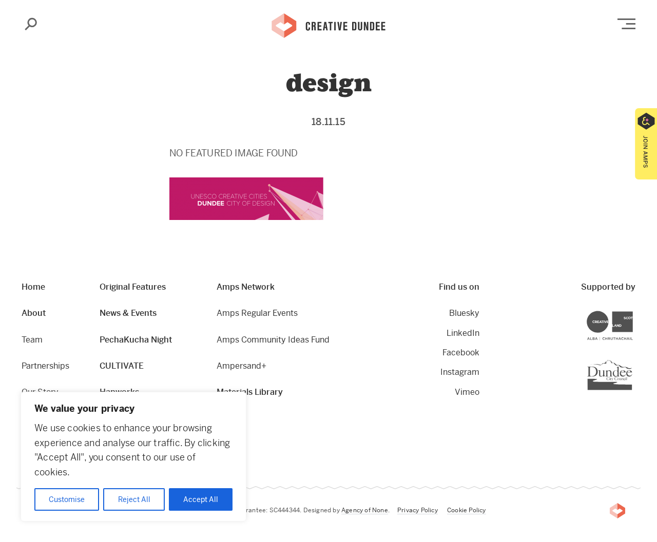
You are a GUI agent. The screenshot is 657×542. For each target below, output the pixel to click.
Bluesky (464, 313)
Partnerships (45, 365)
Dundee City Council (632, 360)
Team (32, 339)
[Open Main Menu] (626, 23)
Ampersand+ (241, 365)
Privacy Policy (417, 510)
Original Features (133, 287)
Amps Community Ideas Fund (273, 339)
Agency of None (364, 510)
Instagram (459, 372)
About (34, 313)
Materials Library (250, 392)
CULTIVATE (122, 365)
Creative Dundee (328, 24)
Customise (67, 499)
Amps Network (246, 287)
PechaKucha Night (136, 339)
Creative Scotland (632, 312)
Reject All (134, 499)
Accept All (200, 499)
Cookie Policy (466, 510)
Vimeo (467, 392)
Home (33, 287)
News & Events (128, 313)
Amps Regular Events (257, 313)
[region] (133, 456)
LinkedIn (463, 333)
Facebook (460, 352)
